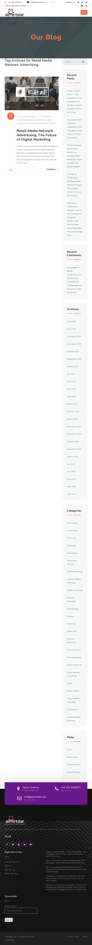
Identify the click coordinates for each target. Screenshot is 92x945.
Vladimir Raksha (29, 116)
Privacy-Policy (73, 936)
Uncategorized (73, 709)
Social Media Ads (74, 665)
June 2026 (71, 321)
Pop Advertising (73, 650)
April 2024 (71, 486)
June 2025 (71, 381)
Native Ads (71, 631)
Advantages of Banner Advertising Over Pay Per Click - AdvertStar (74, 274)
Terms (84, 936)
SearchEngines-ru (12, 862)
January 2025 (72, 419)
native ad (33, 120)
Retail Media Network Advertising (41, 123)
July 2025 (71, 374)
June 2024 (71, 471)
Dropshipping (72, 609)
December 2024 (74, 426)
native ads (42, 120)
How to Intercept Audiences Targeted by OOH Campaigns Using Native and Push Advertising (65, 861)
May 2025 (71, 389)
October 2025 (73, 351)
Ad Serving (71, 538)
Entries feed (72, 757)
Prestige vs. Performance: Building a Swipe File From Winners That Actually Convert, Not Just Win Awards (74, 185)
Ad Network (72, 530)
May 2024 (71, 479)
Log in (69, 749)
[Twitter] (77, 2)
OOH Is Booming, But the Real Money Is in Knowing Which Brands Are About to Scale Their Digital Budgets (74, 156)
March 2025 (72, 404)
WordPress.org (73, 772)
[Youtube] (81, 6)
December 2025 (74, 336)
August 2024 (72, 456)
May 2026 (71, 329)
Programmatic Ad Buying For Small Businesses (74, 289)
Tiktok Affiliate (73, 691)
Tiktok (69, 683)
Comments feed (73, 764)
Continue (50, 169)
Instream (70, 616)
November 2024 (74, 434)
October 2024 (73, 441)
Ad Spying (71, 545)
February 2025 (73, 411)
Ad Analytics (72, 523)
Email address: (11, 906)
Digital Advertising (74, 590)
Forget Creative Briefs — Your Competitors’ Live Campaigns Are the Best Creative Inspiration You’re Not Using (74, 102)
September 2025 (74, 359)
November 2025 (74, 344)
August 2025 (72, 366)
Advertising (45, 116)
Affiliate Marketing (75, 571)
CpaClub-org (10, 869)
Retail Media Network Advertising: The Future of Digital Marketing (37, 135)
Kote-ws (8, 865)
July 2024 (71, 464)
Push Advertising (74, 657)
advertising (23, 120)
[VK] (85, 6)
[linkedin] (85, 2)
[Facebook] (81, 2)
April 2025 (71, 396)
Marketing (71, 624)
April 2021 (71, 494)
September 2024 (74, 449)
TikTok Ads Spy (11, 873)
